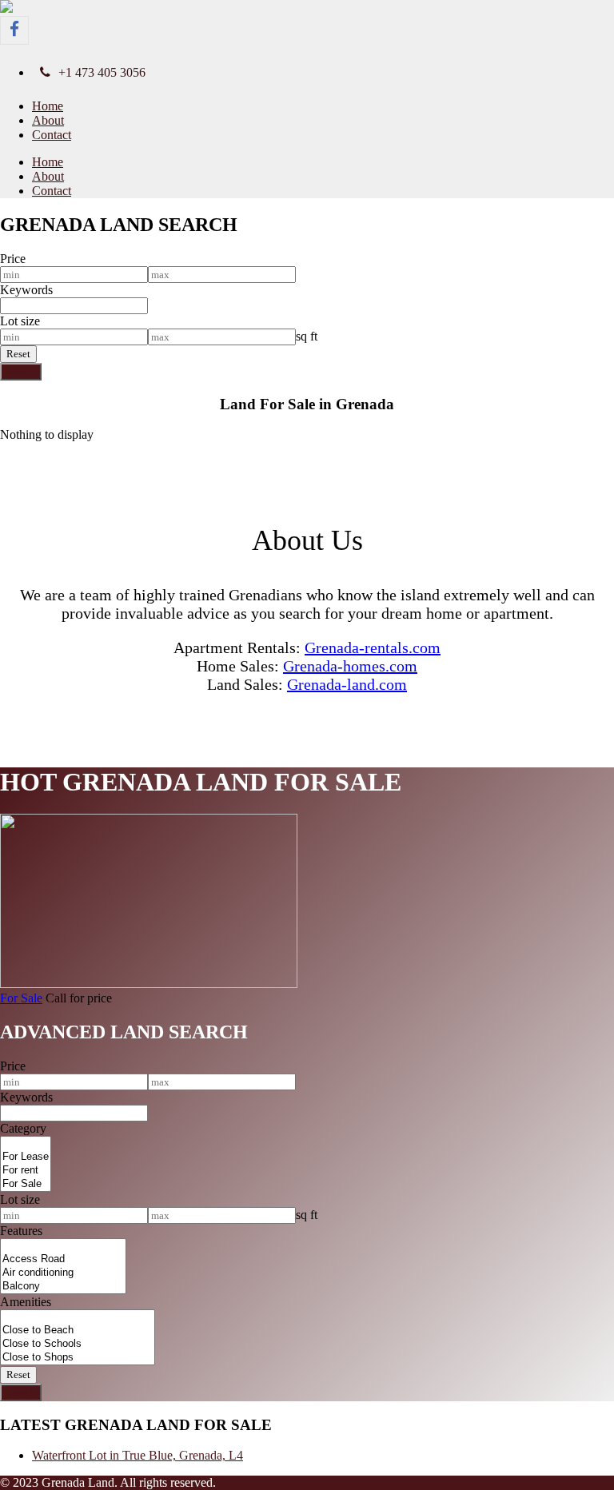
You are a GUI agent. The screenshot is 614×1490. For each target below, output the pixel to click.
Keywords (26, 290)
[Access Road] (63, 1259)
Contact (51, 134)
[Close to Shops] (77, 1358)
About (48, 120)
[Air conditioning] (63, 1273)
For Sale (21, 998)
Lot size (20, 321)
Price (13, 258)
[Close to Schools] (77, 1344)
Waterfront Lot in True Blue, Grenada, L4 (137, 1455)
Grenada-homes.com (350, 666)
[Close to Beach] (77, 1330)
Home (47, 106)
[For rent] (25, 1170)
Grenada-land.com (347, 684)
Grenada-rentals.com (373, 647)
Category (23, 1128)
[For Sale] (25, 1184)
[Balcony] (63, 1286)
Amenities (25, 1302)
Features (21, 1230)
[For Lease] (25, 1157)
